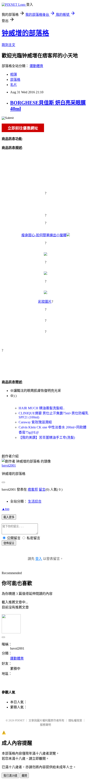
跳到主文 (8, 45)
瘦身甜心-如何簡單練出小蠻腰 (43, 235)
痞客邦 (33, 489)
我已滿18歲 (10, 775)
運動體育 (36, 66)
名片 (13, 84)
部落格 (15, 79)
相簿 (13, 74)
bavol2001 (9, 465)
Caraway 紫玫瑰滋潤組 (35, 422)
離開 (24, 775)
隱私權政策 (75, 720)
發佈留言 (8, 543)
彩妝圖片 (45, 301)
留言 (42, 489)
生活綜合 (34, 501)
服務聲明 (45, 724)
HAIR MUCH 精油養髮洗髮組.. (42, 408)
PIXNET (20, 720)
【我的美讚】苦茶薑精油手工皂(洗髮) (47, 437)
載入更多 (8, 517)
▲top (5, 509)
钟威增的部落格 (25, 33)
